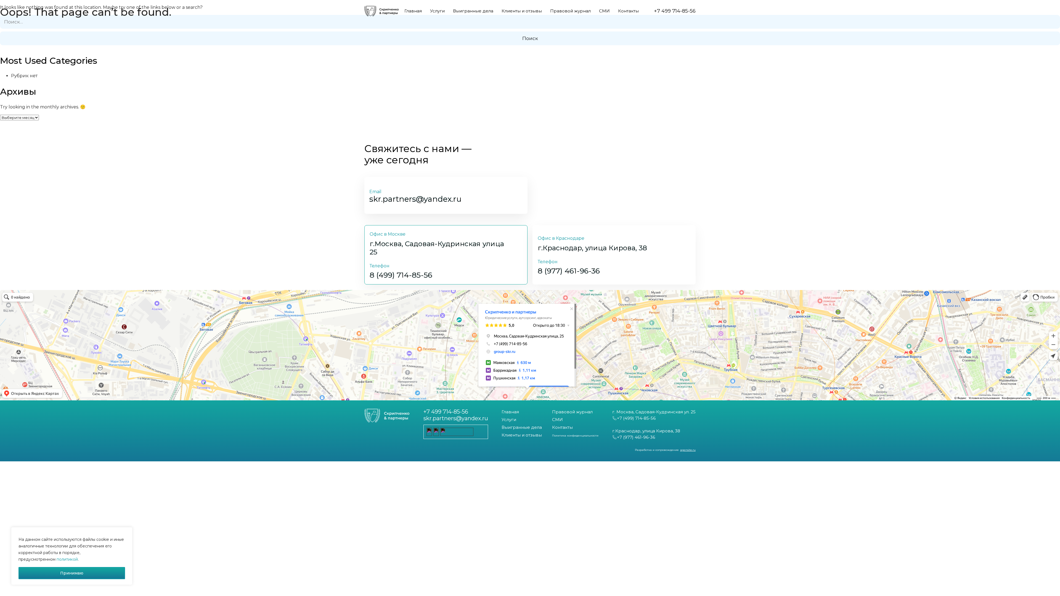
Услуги (509, 419)
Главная (510, 411)
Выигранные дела (522, 427)
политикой (67, 559)
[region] (71, 556)
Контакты (562, 427)
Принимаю (71, 573)
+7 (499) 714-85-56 (636, 418)
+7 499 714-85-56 (445, 411)
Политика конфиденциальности (575, 435)
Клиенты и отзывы (522, 435)
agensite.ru (688, 450)
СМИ (557, 419)
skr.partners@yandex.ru (455, 418)
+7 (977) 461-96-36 (636, 437)
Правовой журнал (572, 411)
